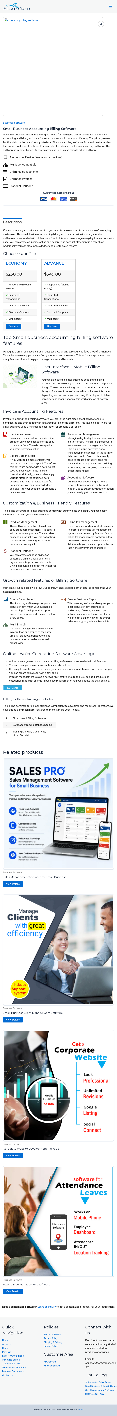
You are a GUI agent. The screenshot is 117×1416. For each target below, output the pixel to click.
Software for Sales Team (98, 1382)
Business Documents (13, 1371)
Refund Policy (51, 1346)
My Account (50, 1362)
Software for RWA (94, 1394)
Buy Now (13, 326)
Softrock (81, 1409)
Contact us (7, 1375)
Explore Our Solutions (13, 1356)
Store (5, 1348)
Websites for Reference (14, 1367)
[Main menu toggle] (110, 6)
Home (5, 1340)
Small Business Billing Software (101, 1386)
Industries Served (11, 1360)
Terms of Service (52, 1334)
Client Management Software (99, 1390)
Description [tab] (12, 222)
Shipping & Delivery (53, 1342)
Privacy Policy (51, 1338)
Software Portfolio (11, 1363)
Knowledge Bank (52, 1365)
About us (6, 1344)
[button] (101, 24)
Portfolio (6, 1352)
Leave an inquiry (46, 1306)
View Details (13, 883)
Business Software (14, 122)
